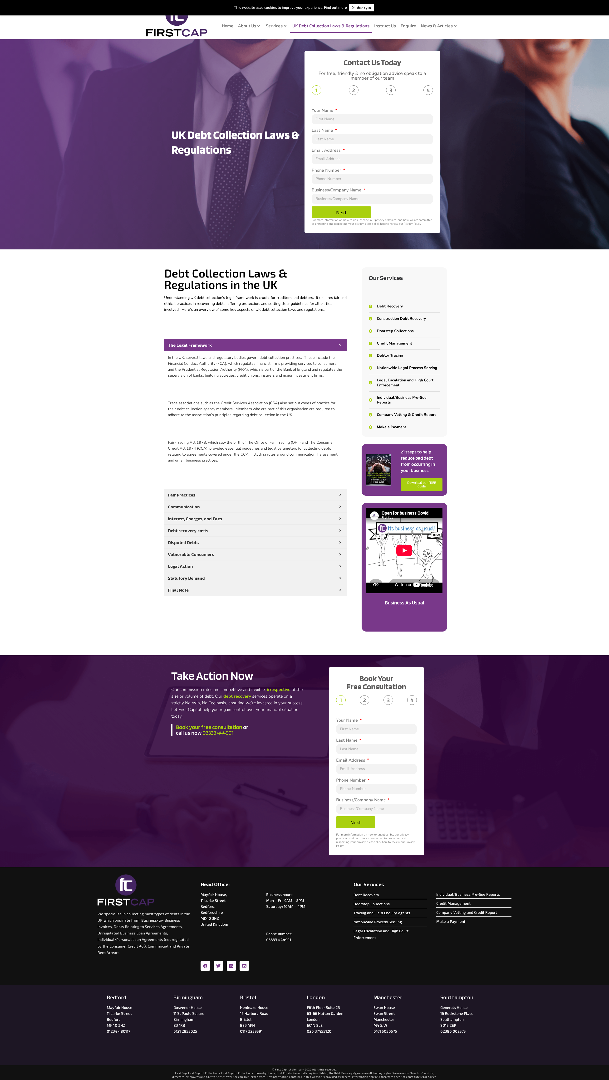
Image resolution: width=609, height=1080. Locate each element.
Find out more (335, 7)
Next (341, 212)
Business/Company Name (337, 190)
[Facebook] (205, 966)
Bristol (248, 997)
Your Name (323, 110)
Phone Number (327, 170)
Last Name (323, 130)
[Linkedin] (231, 966)
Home (227, 25)
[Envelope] (244, 966)
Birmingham (188, 997)
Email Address (327, 150)
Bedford (116, 997)
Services (274, 25)
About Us (247, 25)
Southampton (456, 997)
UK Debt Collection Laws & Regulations (330, 25)
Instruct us (385, 25)
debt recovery (237, 696)
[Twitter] (218, 966)
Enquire (408, 25)
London (316, 997)
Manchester (387, 997)
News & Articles (437, 25)
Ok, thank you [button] (361, 8)
